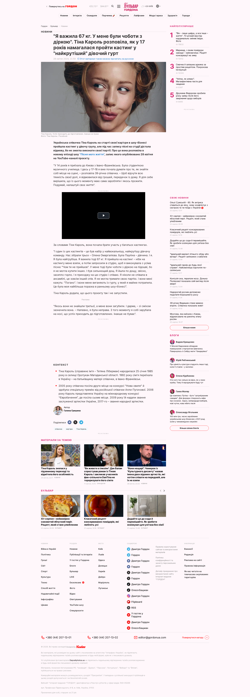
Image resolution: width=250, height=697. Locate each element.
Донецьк (102, 565)
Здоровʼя (172, 15)
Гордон (44, 26)
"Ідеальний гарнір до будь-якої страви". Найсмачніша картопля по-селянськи (188, 267)
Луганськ (103, 588)
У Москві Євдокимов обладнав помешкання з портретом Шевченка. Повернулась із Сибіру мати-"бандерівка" (189, 348)
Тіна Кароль (81, 429)
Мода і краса (156, 15)
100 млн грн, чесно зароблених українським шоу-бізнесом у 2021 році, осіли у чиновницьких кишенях (187, 419)
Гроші (44, 560)
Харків (101, 571)
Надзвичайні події (50, 593)
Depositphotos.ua (77, 660)
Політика (46, 554)
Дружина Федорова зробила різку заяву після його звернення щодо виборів (190, 96)
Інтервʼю (77, 15)
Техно (44, 582)
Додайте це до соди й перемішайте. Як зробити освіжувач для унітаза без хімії (145, 521)
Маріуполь (103, 582)
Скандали (92, 15)
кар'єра (69, 429)
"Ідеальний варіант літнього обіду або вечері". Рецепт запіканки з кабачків (189, 255)
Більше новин (189, 327)
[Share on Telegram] (81, 422)
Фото (72, 588)
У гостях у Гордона (79, 560)
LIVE (72, 577)
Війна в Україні (48, 549)
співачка (58, 429)
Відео (72, 593)
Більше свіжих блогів (189, 428)
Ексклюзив (75, 582)
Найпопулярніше (182, 26)
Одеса (101, 560)
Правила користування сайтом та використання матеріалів (167, 549)
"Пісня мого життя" (92, 154)
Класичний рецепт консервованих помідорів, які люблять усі (101, 521)
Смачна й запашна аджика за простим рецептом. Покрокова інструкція (192, 67)
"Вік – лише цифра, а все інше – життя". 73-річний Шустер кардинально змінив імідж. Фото (192, 37)
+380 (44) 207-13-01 (58, 637)
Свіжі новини (179, 197)
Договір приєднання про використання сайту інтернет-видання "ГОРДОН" (166, 575)
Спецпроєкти (76, 610)
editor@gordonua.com (152, 637)
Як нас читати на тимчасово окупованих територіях (196, 574)
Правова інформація (194, 565)
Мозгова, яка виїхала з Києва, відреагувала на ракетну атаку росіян (185, 316)
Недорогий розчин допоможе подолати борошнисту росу (185, 293)
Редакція (188, 554)
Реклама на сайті (193, 560)
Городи (186, 15)
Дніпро (101, 577)
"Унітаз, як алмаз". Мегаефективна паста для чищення (189, 81)
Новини (64, 15)
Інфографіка (47, 599)
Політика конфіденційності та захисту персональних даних (166, 561)
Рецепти (124, 15)
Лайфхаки (139, 15)
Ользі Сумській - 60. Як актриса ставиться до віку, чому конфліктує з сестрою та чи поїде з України (189, 205)
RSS (133, 607)
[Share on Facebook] (69, 422)
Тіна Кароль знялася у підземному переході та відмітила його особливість (57, 471)
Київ (100, 549)
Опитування (76, 599)
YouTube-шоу (77, 605)
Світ (43, 565)
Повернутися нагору (192, 637)
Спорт (44, 571)
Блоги (174, 335)
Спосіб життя (48, 588)
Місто (101, 543)
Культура (46, 577)
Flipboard (136, 601)
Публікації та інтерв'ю (81, 554)
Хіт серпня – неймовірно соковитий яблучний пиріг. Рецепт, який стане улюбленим (59, 521)
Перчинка (107, 15)
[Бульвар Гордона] (131, 6)
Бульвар (54, 26)
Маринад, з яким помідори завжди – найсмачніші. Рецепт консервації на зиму (191, 53)
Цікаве (44, 605)
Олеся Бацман (139, 590)
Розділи (73, 543)
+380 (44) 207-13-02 (105, 637)
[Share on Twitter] (75, 422)
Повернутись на (57, 6)
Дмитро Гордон (140, 549)
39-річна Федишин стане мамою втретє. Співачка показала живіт (187, 304)
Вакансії (188, 549)
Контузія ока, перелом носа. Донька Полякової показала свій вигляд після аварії (189, 281)
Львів (101, 554)
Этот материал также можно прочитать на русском (107, 59)
